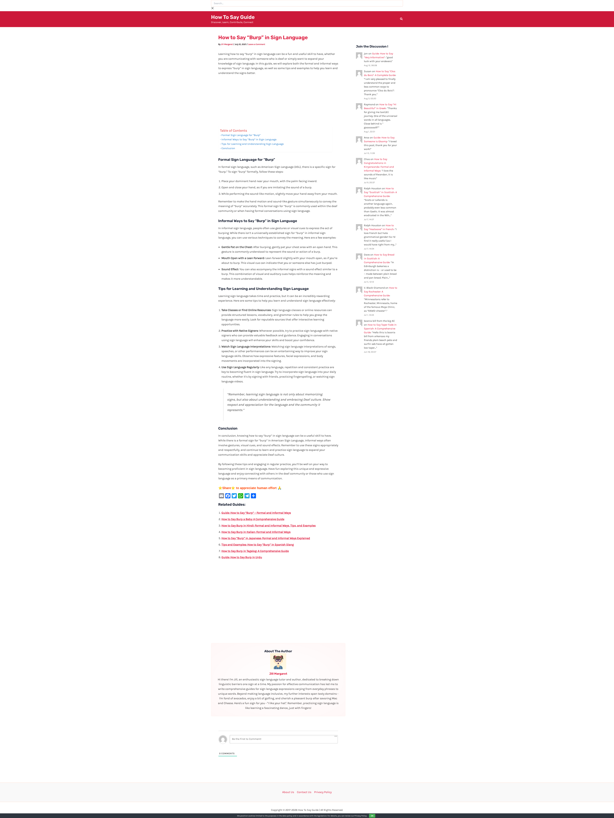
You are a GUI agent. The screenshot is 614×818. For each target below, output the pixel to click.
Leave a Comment (256, 44)
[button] (401, 19)
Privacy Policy (323, 792)
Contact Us (304, 792)
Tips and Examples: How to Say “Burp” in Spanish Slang (257, 544)
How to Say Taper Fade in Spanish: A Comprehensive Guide (380, 328)
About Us (288, 792)
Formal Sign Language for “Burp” (240, 135)
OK (372, 816)
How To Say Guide (233, 17)
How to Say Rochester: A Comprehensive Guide (380, 291)
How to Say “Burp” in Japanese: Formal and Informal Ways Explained (265, 538)
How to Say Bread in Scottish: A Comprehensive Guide (379, 258)
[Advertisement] (278, 102)
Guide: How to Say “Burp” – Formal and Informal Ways (256, 513)
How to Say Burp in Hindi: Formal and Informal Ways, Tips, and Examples (268, 525)
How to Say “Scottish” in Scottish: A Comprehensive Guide (380, 192)
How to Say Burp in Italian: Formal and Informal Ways (256, 532)
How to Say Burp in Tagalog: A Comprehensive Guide (255, 551)
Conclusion (228, 148)
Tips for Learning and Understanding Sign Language (252, 143)
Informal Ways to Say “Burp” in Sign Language (248, 139)
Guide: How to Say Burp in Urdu (241, 557)
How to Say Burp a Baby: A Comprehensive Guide (252, 519)
